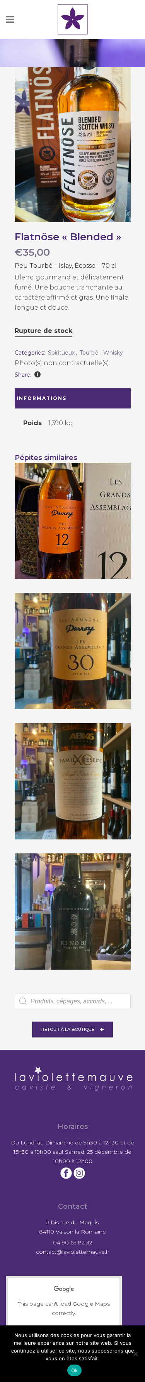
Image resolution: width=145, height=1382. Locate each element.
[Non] (135, 1354)
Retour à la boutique (67, 1029)
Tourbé (89, 352)
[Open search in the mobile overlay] (73, 1001)
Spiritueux (61, 352)
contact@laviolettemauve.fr (72, 1251)
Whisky (113, 352)
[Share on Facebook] (37, 374)
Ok (74, 1370)
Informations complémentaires (48, 401)
